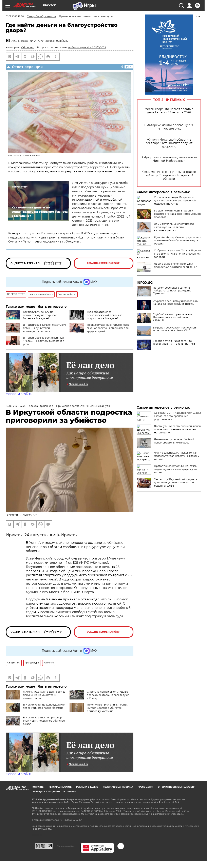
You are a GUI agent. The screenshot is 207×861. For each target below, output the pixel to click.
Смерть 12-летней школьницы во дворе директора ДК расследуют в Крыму (108, 695)
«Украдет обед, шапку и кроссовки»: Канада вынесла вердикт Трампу (176, 302)
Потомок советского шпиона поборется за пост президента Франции (172, 290)
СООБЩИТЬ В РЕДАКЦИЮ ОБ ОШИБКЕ (54, 791)
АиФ (17, 155)
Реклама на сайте (60, 787)
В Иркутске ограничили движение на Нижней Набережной (169, 159)
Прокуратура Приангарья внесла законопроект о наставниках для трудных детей (108, 328)
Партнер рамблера (66, 846)
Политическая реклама (118, 787)
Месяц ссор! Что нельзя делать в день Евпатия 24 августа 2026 (169, 110)
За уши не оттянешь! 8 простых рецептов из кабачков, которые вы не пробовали (177, 214)
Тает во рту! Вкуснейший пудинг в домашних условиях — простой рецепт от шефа (175, 482)
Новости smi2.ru (19, 394)
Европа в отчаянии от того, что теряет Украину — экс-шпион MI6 (174, 342)
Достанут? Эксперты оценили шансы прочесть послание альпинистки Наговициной (177, 429)
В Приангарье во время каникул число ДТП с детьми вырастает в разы (43, 341)
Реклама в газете (87, 787)
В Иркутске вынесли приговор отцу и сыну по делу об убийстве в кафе (44, 720)
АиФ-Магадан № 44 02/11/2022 (87, 47)
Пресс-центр (145, 787)
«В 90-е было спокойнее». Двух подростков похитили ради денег (175, 265)
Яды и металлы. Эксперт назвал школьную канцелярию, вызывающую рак (174, 227)
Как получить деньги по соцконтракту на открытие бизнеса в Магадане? (40, 315)
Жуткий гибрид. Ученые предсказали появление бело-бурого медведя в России (177, 240)
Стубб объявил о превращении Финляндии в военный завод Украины (172, 317)
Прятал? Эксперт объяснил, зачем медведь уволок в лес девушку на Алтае (175, 469)
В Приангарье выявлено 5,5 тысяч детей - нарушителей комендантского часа (44, 328)
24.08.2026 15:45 (15, 405)
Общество (27, 47)
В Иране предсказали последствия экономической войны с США (175, 329)
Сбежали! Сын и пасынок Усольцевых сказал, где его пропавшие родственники (177, 416)
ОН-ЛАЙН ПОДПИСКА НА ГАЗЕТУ (176, 787)
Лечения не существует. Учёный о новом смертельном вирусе (175, 441)
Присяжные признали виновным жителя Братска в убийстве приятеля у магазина (107, 708)
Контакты (38, 787)
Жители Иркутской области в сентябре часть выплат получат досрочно (169, 143)
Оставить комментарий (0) (103, 263)
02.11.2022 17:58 (15, 16)
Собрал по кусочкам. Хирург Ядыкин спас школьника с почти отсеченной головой (177, 253)
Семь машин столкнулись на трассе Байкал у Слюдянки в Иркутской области (169, 175)
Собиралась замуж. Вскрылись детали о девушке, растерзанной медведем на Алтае (175, 200)
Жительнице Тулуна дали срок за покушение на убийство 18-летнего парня (44, 695)
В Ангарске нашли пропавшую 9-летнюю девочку (169, 126)
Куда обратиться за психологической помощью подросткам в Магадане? (104, 315)
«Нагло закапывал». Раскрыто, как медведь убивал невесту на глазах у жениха (176, 456)
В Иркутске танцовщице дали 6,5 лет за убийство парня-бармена (44, 706)
